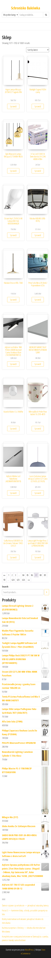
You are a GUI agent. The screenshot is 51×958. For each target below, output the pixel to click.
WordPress (29, 949)
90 (4, 579)
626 (23, 579)
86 (32, 575)
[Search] (46, 592)
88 (40, 575)
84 (23, 575)
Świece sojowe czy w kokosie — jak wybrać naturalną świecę (25, 905)
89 (45, 575)
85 (28, 575)
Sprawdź (13, 106)
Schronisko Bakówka (25, 7)
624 (13, 579)
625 (18, 579)
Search (5, 586)
